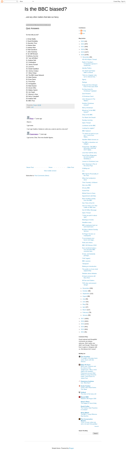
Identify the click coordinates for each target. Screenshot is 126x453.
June (84, 301)
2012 (82, 332)
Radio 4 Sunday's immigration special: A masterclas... (89, 63)
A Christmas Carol (87, 96)
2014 (82, 326)
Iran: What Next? (85, 383)
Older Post (70, 167)
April (84, 307)
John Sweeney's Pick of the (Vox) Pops (89, 164)
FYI (83, 171)
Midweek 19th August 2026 (88, 398)
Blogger (71, 448)
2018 (82, 54)
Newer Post (30, 167)
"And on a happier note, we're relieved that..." (89, 76)
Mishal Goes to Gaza (88, 193)
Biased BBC (85, 397)
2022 (82, 44)
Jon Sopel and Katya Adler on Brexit (88, 71)
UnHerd (83, 392)
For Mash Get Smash (89, 117)
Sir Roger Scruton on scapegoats (88, 234)
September (86, 293)
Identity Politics (86, 68)
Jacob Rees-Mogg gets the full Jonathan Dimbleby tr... (89, 157)
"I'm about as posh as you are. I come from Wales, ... (90, 135)
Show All (96, 426)
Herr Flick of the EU (88, 203)
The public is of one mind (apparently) (90, 270)
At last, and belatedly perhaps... (88, 254)
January (85, 315)
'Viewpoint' (85, 263)
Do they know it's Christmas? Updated (89, 90)
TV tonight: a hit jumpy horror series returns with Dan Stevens (89, 359)
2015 (82, 324)
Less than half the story (89, 152)
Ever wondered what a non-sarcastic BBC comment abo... (89, 249)
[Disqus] (50, 139)
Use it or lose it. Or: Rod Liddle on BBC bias (89, 206)
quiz (32, 107)
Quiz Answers (86, 93)
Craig (84, 30)
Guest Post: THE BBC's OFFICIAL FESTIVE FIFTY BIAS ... (89, 148)
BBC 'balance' (86, 131)
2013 (82, 329)
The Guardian (85, 356)
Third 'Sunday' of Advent (89, 182)
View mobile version (50, 170)
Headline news (86, 222)
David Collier (85, 406)
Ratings (84, 82)
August (85, 296)
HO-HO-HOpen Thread (89, 59)
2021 (82, 46)
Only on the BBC (87, 114)
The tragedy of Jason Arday (89, 403)
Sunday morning (87, 120)
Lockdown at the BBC (89, 125)
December (86, 57)
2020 (82, 49)
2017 (82, 318)
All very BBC (86, 188)
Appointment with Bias (89, 196)
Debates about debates (89, 273)
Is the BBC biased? (46, 9)
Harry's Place (85, 401)
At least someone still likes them (88, 277)
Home (50, 167)
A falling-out (85, 168)
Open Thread (86, 123)
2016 (82, 321)
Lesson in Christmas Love (90, 161)
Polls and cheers (87, 242)
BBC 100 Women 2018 (89, 245)
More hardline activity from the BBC (88, 199)
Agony (84, 79)
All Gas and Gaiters (88, 280)
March (85, 310)
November (86, 288)
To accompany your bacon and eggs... (88, 239)
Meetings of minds (88, 220)
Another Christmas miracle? (88, 104)
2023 (82, 41)
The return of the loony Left (88, 394)
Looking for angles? (88, 128)
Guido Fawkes (85, 386)
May (84, 304)
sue (83, 33)
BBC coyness (86, 261)
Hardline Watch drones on (90, 139)
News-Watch (85, 412)
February (86, 312)
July (84, 299)
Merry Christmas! (87, 107)
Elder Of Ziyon (85, 364)
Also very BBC (86, 185)
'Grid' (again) (86, 258)
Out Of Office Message (89, 210)
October (85, 291)
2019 (82, 52)
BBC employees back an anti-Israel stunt (89, 226)
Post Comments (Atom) (42, 175)
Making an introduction (89, 266)
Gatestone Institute (87, 381)
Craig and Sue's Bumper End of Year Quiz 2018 (90, 85)
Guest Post (85, 190)
